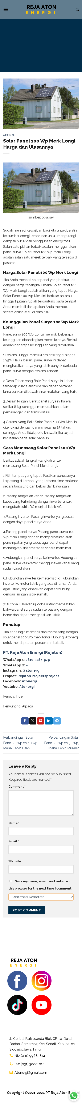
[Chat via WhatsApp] (74, 1096)
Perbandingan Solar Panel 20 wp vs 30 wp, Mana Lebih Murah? (61, 742)
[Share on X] (32, 720)
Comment (16, 786)
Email (13, 841)
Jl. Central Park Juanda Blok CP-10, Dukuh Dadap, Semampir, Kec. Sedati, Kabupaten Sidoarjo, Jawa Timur (42, 1044)
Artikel (9, 135)
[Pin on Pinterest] (40, 720)
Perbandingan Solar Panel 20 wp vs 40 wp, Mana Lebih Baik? (20, 742)
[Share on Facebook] (24, 720)
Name (13, 823)
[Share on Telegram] (57, 720)
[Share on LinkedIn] (49, 720)
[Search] (77, 9)
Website (14, 861)
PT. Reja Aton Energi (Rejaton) (32, 652)
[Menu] (5, 9)
